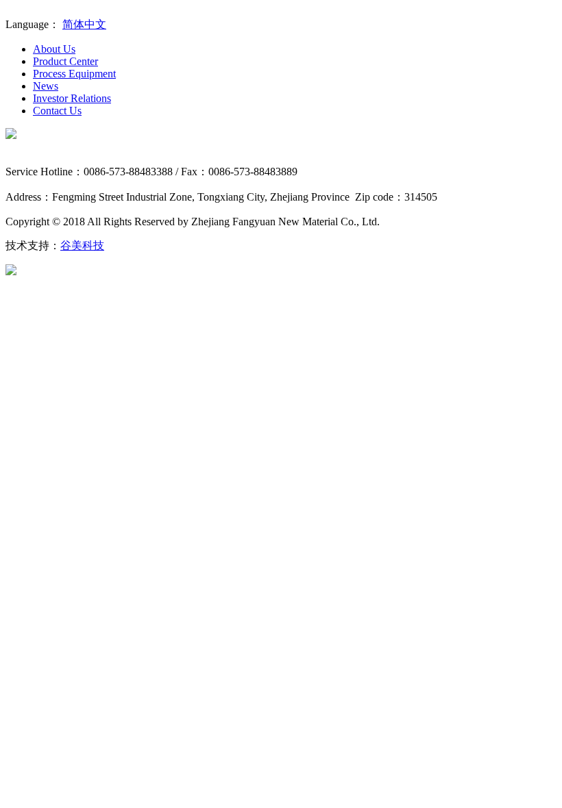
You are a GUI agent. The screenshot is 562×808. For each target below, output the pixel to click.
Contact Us (57, 110)
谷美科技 (82, 245)
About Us (54, 49)
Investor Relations (72, 98)
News (45, 86)
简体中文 (84, 24)
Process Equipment (74, 73)
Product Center (65, 61)
